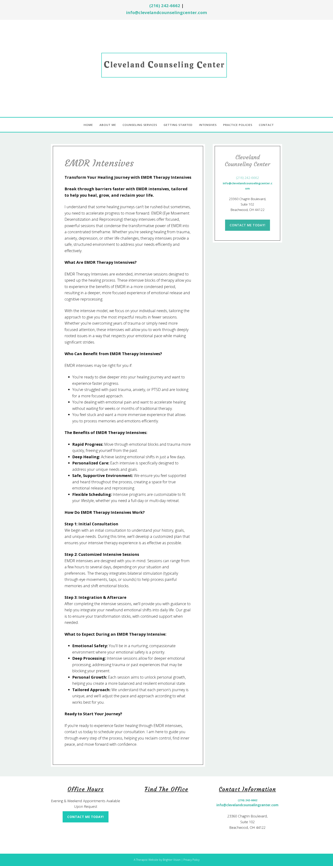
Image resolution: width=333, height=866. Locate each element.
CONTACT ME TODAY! (247, 225)
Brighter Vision (172, 860)
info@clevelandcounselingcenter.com (166, 12)
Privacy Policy (191, 860)
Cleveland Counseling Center (166, 67)
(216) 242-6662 (164, 5)
